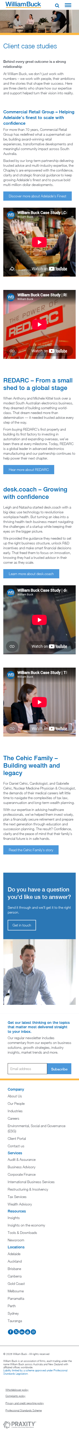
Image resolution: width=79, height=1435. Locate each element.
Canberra (15, 1276)
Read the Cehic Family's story (31, 850)
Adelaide (14, 1254)
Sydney (13, 1313)
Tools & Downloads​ (22, 1233)
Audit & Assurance (22, 1159)
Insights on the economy (26, 1225)
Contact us (16, 1146)
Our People (16, 1103)
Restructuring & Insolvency (28, 1189)
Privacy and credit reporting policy (24, 1403)
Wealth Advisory (20, 1204)
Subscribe (59, 1069)
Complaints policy (15, 1396)
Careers (13, 1118)
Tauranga (15, 1321)
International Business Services (31, 1182)
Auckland (15, 1261)
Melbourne (16, 1291)
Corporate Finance (22, 1174)
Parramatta (16, 1298)
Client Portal (17, 1138)
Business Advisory (21, 1167)
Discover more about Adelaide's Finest (37, 196)
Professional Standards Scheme (23, 1410)
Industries (15, 1111)
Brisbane (14, 1269)
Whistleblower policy (17, 1389)
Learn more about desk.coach (31, 574)
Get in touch (22, 925)
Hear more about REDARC (29, 470)
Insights (14, 1218)
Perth (12, 1306)
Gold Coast (16, 1284)
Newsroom (16, 1240)
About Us (15, 1096)
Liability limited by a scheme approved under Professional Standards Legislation (35, 1372)
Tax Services (17, 1197)
